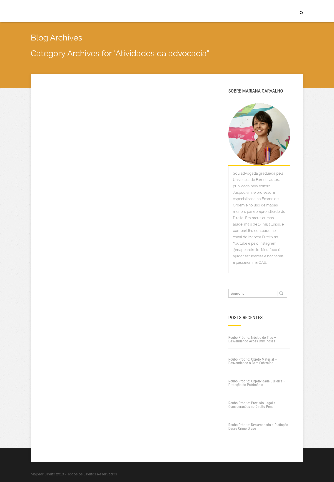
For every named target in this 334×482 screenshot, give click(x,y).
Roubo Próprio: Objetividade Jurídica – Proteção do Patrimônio (256, 383)
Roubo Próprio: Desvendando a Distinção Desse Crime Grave (258, 427)
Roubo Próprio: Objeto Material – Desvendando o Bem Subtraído (252, 361)
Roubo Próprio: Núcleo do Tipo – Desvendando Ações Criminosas (252, 339)
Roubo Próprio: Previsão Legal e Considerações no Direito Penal (252, 405)
